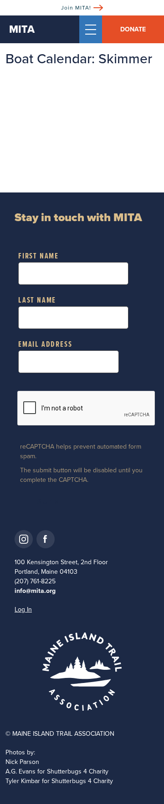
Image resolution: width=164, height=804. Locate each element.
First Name (38, 256)
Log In (23, 609)
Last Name (37, 300)
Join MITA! (76, 8)
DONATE (133, 29)
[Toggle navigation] (90, 29)
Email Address (45, 344)
